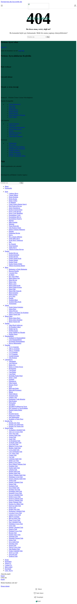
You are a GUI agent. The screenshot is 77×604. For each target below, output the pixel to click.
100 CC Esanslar (14, 349)
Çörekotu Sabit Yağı (15, 459)
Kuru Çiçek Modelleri (16, 213)
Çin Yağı (11, 457)
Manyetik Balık (14, 388)
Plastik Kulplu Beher (15, 410)
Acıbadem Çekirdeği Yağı (17, 430)
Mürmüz (11, 224)
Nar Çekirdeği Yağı (15, 522)
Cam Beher (12, 372)
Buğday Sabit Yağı (15, 448)
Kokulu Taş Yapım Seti (16, 426)
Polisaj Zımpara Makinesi (17, 229)
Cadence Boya (13, 193)
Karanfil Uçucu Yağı (15, 493)
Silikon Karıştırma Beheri (17, 265)
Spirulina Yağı (13, 544)
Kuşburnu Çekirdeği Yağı (17, 511)
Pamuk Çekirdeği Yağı (16, 527)
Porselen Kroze (14, 414)
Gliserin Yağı (13, 470)
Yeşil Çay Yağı (13, 553)
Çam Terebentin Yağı (15, 451)
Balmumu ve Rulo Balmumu (18, 269)
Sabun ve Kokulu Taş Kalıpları (18, 312)
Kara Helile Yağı (14, 488)
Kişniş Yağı (12, 507)
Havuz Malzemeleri (15, 343)
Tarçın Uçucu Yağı (15, 547)
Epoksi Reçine (13, 111)
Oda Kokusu (13, 358)
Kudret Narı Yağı (14, 509)
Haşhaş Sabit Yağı (14, 473)
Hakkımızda (13, 143)
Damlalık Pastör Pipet (16, 376)
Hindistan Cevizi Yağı (16, 477)
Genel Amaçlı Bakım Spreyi (18, 204)
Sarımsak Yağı (13, 536)
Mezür (11, 392)
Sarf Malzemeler (14, 417)
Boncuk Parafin (14, 271)
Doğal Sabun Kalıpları (16, 307)
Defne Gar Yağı (14, 460)
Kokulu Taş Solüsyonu (16, 424)
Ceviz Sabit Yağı (14, 450)
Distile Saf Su (13, 329)
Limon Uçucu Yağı (15, 515)
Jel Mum (11, 275)
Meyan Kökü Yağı (14, 518)
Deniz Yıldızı (13, 201)
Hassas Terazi (13, 385)
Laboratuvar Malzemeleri (17, 127)
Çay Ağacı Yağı (14, 453)
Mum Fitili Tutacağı (15, 291)
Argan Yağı (12, 437)
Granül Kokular (14, 356)
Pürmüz (11, 231)
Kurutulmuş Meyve (15, 217)
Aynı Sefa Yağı (13, 444)
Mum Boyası (13, 280)
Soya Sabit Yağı (14, 542)
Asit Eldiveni (13, 363)
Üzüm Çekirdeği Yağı (16, 551)
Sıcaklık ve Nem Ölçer (16, 419)
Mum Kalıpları (13, 135)
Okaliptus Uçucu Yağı (16, 524)
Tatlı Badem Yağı (14, 549)
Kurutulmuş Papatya (15, 219)
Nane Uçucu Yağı (14, 520)
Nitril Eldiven (13, 394)
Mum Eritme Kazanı (15, 129)
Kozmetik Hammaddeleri (17, 341)
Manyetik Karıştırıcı (15, 133)
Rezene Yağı (13, 533)
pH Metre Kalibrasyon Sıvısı (18, 406)
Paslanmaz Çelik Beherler (17, 399)
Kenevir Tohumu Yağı (16, 498)
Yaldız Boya (13, 247)
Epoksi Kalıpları (14, 124)
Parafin (11, 131)
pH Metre (12, 405)
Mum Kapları (13, 294)
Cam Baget (12, 370)
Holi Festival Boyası (15, 206)
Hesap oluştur (5, 586)
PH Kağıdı (12, 403)
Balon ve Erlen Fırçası (16, 367)
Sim (10, 242)
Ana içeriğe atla (17, 2)
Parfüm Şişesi (13, 334)
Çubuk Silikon (13, 195)
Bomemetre (12, 368)
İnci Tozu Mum (14, 276)
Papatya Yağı (13, 529)
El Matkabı (12, 202)
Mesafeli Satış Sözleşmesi (17, 149)
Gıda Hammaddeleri (15, 340)
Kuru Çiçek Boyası (15, 211)
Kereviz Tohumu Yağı (16, 500)
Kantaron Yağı (13, 486)
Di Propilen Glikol (15, 327)
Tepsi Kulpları (13, 246)
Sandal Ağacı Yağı (14, 534)
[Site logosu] (38, 8)
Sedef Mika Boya (14, 238)
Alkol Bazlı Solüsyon (15, 136)
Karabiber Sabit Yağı (15, 491)
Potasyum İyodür (14, 415)
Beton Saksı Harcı (14, 318)
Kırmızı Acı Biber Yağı (16, 504)
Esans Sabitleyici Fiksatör (17, 115)
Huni (10, 386)
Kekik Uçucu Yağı (15, 497)
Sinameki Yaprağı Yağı (16, 538)
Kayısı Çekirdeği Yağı (16, 495)
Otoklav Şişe (13, 397)
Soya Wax (12, 106)
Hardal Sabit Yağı (14, 471)
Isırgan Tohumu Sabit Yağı (17, 479)
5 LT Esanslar (13, 354)
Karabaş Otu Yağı (14, 489)
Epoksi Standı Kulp (15, 258)
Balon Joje (12, 365)
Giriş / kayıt (9, 570)
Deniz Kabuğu (13, 197)
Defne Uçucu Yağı (15, 462)
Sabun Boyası (13, 311)
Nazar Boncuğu (14, 226)
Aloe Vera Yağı (13, 433)
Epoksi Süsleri (13, 260)
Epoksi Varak (13, 262)
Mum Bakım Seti (14, 278)
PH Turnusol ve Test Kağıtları (18, 408)
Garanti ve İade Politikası (17, 147)
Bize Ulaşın (12, 145)
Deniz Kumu (13, 199)
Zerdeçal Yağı (13, 556)
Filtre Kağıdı (13, 117)
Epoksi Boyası (13, 253)
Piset (10, 412)
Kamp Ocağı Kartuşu (15, 210)
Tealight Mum (13, 300)
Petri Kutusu (13, 401)
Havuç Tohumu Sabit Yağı (17, 475)
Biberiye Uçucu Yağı (15, 446)
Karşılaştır (8, 569)
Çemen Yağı (13, 455)
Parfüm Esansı (13, 110)
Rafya (11, 235)
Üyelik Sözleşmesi (15, 152)
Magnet (11, 220)
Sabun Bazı (12, 125)
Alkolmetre (12, 361)
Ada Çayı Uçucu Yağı (16, 432)
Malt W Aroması (14, 516)
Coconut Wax (13, 273)
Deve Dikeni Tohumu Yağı (17, 464)
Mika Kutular (13, 222)
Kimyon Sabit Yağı (15, 506)
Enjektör (11, 379)
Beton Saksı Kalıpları (15, 320)
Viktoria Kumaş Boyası (16, 249)
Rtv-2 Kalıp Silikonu (15, 237)
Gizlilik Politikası (14, 150)
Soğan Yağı (12, 540)
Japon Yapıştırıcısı (14, 208)
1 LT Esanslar (13, 352)
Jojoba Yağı (12, 480)
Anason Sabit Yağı (15, 435)
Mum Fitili (12, 108)
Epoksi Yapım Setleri (15, 264)
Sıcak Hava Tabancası (16, 240)
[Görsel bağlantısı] (14, 94)
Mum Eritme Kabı (14, 285)
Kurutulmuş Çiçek (14, 215)
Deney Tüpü (13, 377)
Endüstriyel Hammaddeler (17, 338)
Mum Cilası (12, 282)
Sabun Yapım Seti (14, 314)
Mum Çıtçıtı (12, 284)
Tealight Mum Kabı (15, 302)
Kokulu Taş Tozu (14, 423)
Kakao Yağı (12, 484)
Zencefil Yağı (13, 554)
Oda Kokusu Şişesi (15, 228)
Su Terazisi (12, 244)
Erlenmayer (12, 381)
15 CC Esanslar (14, 347)
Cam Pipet (12, 374)
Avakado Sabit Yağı (15, 442)
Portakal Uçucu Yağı (15, 531)
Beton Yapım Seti (14, 321)
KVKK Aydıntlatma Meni (17, 156)
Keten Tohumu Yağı (15, 502)
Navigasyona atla (6, 2)
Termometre (12, 303)
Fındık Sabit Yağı (14, 468)
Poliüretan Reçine (14, 233)
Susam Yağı (12, 545)
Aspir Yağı (12, 439)
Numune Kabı (13, 395)
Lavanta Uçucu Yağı (15, 513)
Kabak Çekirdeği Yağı (16, 482)
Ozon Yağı (12, 525)
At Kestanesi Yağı (14, 441)
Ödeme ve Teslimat (15, 154)
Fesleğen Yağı (13, 466)
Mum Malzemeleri (14, 104)
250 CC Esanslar (14, 350)
